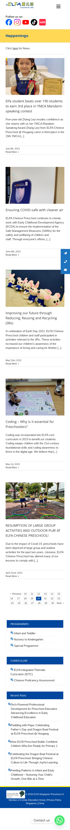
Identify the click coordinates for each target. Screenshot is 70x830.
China (41, 803)
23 (58, 598)
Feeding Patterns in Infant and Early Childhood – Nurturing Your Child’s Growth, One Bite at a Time (32, 774)
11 (32, 594)
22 (52, 598)
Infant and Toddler (24, 633)
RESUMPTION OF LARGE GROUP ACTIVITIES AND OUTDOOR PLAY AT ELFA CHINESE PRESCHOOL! (33, 530)
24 (12, 603)
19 (32, 598)
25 (19, 603)
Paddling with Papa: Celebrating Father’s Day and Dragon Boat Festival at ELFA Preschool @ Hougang (34, 729)
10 (25, 594)
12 (38, 594)
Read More (11, 152)
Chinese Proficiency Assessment (34, 680)
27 (32, 603)
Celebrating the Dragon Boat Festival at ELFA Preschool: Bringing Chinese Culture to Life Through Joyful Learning (34, 758)
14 (52, 594)
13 (45, 594)
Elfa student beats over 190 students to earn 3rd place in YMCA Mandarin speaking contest (34, 106)
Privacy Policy (54, 800)
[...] (22, 136)
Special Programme (26, 645)
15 (58, 594)
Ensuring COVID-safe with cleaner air (34, 210)
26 (25, 603)
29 (46, 603)
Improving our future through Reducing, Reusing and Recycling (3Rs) (31, 318)
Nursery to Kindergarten (28, 639)
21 (45, 598)
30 (52, 603)
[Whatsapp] (60, 820)
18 (25, 598)
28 (39, 603)
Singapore (31, 803)
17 (18, 598)
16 (11, 598)
